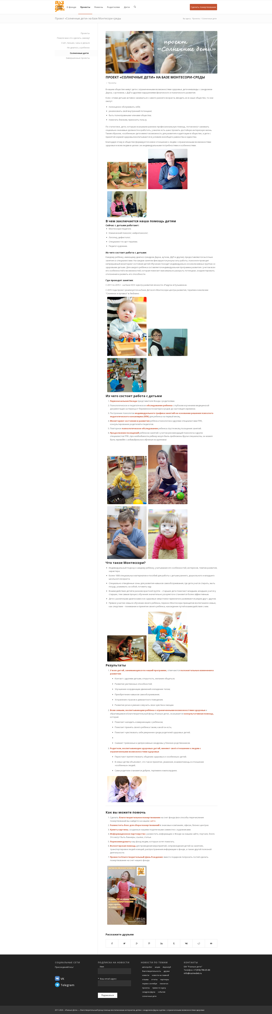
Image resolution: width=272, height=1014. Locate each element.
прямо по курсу (159, 988)
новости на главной (160, 975)
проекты (146, 988)
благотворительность (151, 971)
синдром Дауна (148, 992)
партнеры (164, 979)
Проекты (196, 18)
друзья (167, 971)
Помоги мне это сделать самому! (73, 38)
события (161, 992)
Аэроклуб (167, 967)
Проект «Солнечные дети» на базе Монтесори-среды (88, 18)
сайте (153, 820)
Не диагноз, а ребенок (78, 47)
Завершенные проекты (78, 58)
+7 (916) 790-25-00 (201, 969)
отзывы (145, 979)
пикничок (164, 983)
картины (123, 829)
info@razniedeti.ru (193, 973)
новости (145, 975)
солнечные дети (149, 996)
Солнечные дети (209, 18)
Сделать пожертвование (203, 7)
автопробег (147, 967)
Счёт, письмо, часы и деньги (75, 42)
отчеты (154, 979)
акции (157, 967)
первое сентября (149, 983)
